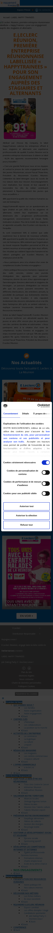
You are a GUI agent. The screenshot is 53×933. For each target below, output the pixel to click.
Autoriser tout (26, 506)
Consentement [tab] (10, 413)
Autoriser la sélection (26, 515)
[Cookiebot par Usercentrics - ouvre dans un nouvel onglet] (38, 406)
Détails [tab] (25, 413)
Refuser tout (26, 525)
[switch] (46, 472)
